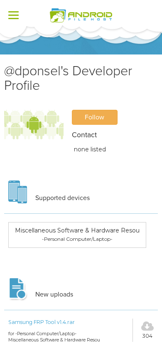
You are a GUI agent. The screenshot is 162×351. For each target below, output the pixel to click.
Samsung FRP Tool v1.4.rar (41, 322)
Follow (94, 117)
